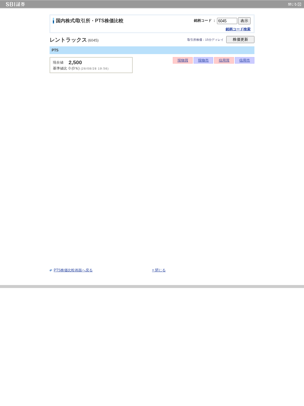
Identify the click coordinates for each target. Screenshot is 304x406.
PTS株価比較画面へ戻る (73, 270)
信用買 (224, 60)
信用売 (244, 60)
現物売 (203, 60)
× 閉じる (159, 270)
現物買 (183, 60)
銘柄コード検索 (238, 29)
